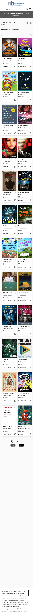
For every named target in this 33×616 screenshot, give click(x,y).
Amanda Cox (23, 328)
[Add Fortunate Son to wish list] (15, 334)
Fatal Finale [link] (6, 359)
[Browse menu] (30, 9)
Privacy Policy (22, 594)
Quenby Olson (7, 194)
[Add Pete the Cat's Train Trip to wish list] (15, 100)
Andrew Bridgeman (8, 328)
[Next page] (22, 441)
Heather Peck (23, 228)
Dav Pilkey (22, 395)
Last (21, 445)
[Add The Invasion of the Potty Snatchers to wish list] (30, 401)
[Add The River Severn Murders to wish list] (15, 234)
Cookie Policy (22, 611)
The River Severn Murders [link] (8, 226)
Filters (4, 34)
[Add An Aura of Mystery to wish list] (30, 200)
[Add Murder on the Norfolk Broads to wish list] (30, 234)
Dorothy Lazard (8, 295)
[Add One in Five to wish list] (30, 434)
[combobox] (13, 9)
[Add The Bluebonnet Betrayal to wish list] (15, 267)
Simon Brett (22, 261)
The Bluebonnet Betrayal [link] (8, 259)
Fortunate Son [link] (7, 326)
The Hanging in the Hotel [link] (24, 259)
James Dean (7, 94)
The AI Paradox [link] (22, 359)
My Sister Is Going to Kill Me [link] (24, 92)
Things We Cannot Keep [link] (24, 326)
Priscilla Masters (8, 228)
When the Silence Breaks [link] (24, 125)
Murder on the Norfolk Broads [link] (24, 226)
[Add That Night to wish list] (30, 67)
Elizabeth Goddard (24, 127)
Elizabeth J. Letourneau (25, 428)
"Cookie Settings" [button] (22, 604)
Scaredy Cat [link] (21, 159)
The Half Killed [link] (7, 192)
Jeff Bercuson (23, 295)
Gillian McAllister (24, 61)
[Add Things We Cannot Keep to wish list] (30, 334)
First (13, 445)
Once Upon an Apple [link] (8, 393)
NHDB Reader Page (17, 13)
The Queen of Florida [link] (24, 293)
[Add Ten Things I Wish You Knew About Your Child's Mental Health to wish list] (15, 133)
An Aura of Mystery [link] (23, 192)
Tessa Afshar (7, 161)
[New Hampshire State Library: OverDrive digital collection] (16, 3)
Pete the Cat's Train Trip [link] (8, 92)
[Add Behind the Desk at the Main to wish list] (15, 301)
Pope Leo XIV (7, 428)
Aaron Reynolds (8, 61)
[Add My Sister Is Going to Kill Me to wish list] (30, 100)
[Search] (2, 9)
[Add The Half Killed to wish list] (15, 200)
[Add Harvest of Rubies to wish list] (15, 167)
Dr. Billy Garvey (7, 127)
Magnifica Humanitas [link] (8, 426)
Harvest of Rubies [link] (8, 159)
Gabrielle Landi (7, 395)
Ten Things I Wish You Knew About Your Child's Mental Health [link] (8, 125)
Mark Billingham (24, 161)
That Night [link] (21, 59)
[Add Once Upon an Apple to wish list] (15, 401)
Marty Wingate (7, 261)
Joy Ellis (22, 194)
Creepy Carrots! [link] (7, 59)
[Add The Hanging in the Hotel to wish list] (30, 267)
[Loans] (26, 9)
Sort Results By (5, 29)
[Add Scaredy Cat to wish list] (30, 167)
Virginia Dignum (23, 362)
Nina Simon (22, 94)
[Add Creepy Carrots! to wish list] (15, 67)
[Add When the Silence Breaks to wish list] (30, 133)
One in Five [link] (21, 426)
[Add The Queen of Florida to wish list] (30, 301)
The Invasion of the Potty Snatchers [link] (24, 393)
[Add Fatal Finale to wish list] (15, 367)
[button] (27, 23)
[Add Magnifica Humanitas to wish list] (15, 434)
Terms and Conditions (8, 594)
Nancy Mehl (7, 362)
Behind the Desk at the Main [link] (8, 293)
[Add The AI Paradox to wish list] (30, 367)
